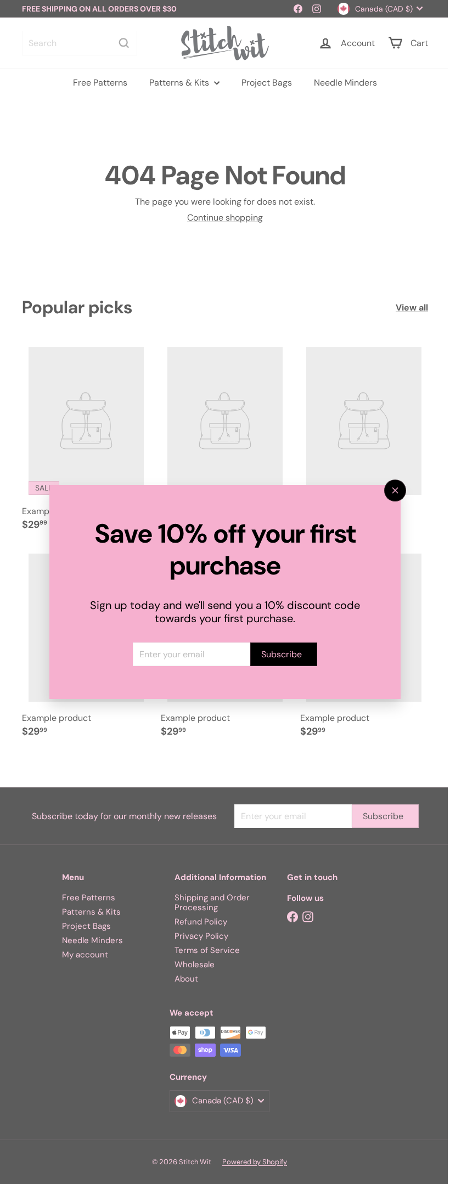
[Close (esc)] (391, 490)
